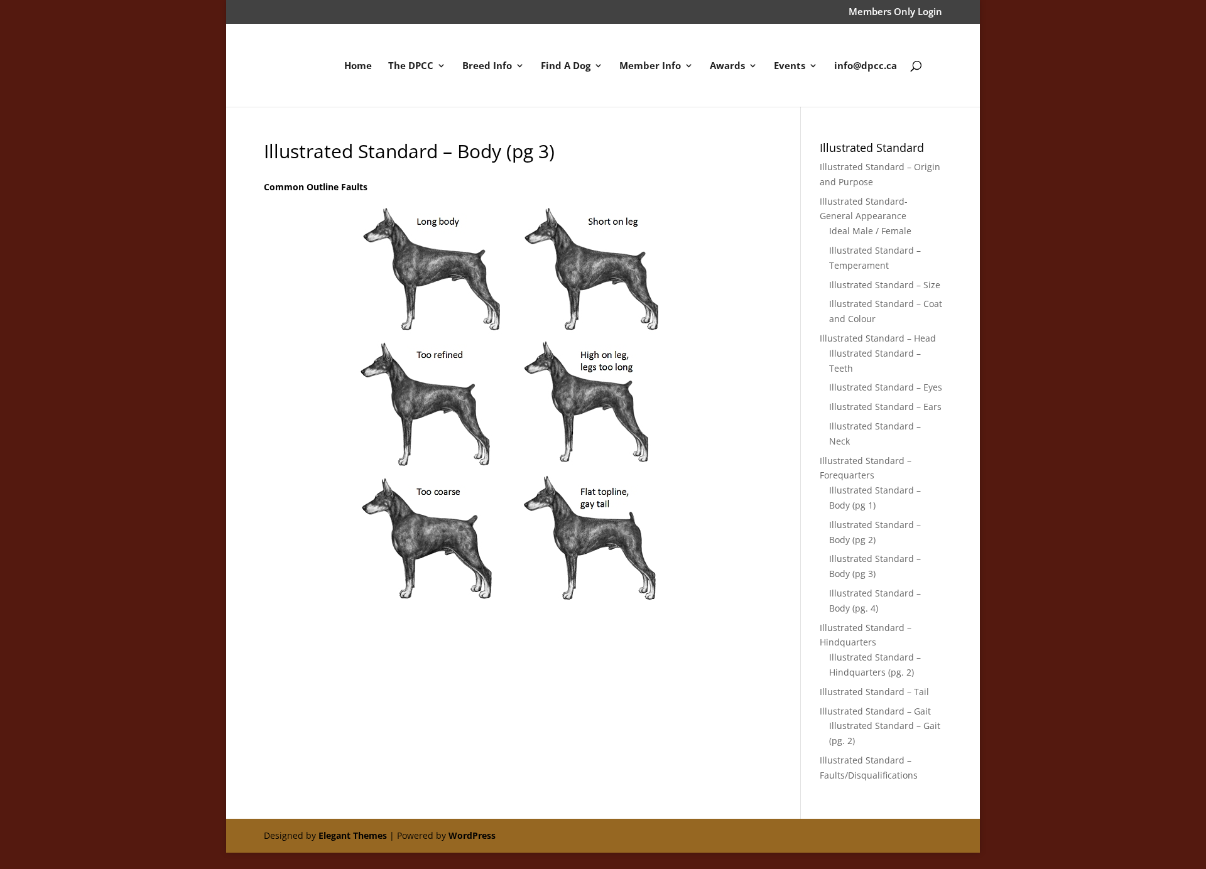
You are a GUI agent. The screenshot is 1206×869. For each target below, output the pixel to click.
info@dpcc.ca (865, 66)
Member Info (650, 66)
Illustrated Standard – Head (878, 338)
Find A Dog (565, 66)
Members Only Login (895, 12)
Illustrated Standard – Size (884, 285)
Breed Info (487, 66)
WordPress (472, 835)
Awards (727, 66)
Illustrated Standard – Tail (874, 692)
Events (789, 66)
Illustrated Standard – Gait (875, 711)
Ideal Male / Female (870, 231)
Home (358, 66)
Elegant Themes (352, 835)
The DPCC (410, 66)
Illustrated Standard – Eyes (885, 387)
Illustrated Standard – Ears (885, 407)
